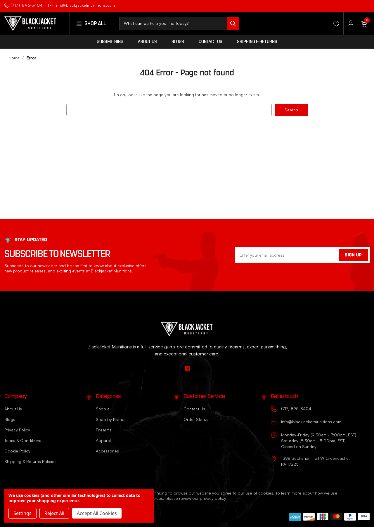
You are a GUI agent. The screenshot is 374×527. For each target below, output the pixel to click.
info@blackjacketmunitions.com (85, 5)
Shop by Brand (110, 419)
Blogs (178, 41)
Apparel (103, 440)
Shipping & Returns (257, 41)
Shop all (103, 408)
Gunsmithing (110, 41)
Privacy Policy (17, 429)
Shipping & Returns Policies (30, 461)
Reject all (54, 513)
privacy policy (213, 498)
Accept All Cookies (97, 513)
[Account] (349, 23)
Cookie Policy (17, 450)
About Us (147, 41)
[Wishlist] (334, 23)
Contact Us (210, 41)
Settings (22, 513)
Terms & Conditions (22, 440)
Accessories (107, 450)
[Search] (233, 23)
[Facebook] (364, 5)
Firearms (104, 429)
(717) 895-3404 (27, 5)
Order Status (195, 419)
